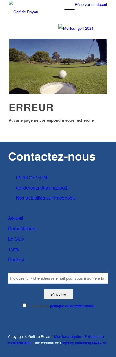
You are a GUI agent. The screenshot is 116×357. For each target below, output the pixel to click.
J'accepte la (62, 306)
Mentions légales (68, 336)
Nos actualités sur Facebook (45, 197)
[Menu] (66, 12)
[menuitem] (66, 12)
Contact (16, 259)
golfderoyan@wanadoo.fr (42, 187)
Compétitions (21, 228)
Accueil (15, 217)
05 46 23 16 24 (32, 177)
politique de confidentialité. (72, 306)
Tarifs (13, 249)
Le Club (16, 238)
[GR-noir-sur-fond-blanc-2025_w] (48, 12)
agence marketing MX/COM (84, 342)
